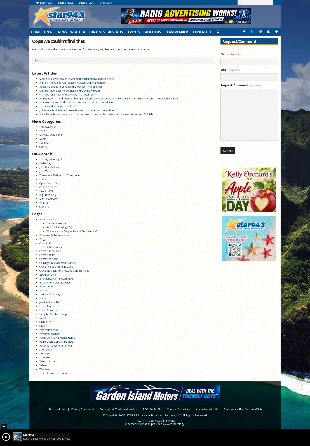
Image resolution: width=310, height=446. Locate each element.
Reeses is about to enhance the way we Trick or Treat (70, 86)
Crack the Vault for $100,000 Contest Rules (64, 270)
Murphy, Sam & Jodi (50, 135)
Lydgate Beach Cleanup (53, 314)
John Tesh (45, 171)
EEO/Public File (48, 274)
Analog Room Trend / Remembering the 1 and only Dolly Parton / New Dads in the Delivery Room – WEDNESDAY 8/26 (108, 98)
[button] (218, 32)
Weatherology (175, 424)
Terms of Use (47, 361)
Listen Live (45, 2)
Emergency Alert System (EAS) (56, 278)
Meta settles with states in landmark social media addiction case (76, 78)
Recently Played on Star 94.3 (55, 345)
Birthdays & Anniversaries (54, 235)
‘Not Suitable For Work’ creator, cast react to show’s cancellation (76, 102)
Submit (228, 151)
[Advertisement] (186, 16)
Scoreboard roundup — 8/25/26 (57, 106)
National (44, 142)
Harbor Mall (46, 286)
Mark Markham (48, 199)
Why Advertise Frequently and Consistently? (71, 231)
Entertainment (47, 127)
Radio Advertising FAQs (60, 227)
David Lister (46, 191)
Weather (77, 32)
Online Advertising (56, 223)
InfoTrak (44, 202)
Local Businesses (49, 310)
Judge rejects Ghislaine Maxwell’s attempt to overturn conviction (76, 110)
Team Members (177, 32)
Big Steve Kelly (47, 195)
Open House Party (50, 183)
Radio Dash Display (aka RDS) (56, 341)
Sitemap (44, 353)
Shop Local (106, 2)
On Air (49, 32)
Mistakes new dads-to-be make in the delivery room (69, 90)
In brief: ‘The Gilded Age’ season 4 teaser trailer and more (72, 82)
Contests (96, 32)
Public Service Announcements (57, 337)
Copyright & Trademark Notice (57, 262)
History (43, 290)
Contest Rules (47, 255)
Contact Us (202, 32)
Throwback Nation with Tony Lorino (60, 175)
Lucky (42, 179)
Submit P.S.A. (86, 2)
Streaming (45, 357)
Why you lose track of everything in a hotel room (67, 94)
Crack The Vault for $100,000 (56, 266)
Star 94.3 (44, 206)
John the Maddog (49, 167)
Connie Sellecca (48, 187)
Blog (42, 239)
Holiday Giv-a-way (49, 294)
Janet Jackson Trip (49, 302)
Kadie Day (45, 163)
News (62, 32)
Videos (43, 365)
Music (42, 138)
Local (42, 131)
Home (35, 32)
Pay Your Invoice (49, 329)
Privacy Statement (49, 333)
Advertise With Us (49, 219)
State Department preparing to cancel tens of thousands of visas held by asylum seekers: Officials (96, 114)
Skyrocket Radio (164, 421)
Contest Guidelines (50, 251)
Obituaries (45, 322)
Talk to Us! (152, 32)
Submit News (65, 2)
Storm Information (57, 373)
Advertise (116, 32)
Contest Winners (48, 259)
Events (134, 32)
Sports (43, 146)
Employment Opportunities (55, 282)
